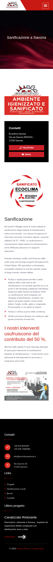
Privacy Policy (23, 548)
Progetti (10, 484)
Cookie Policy (37, 548)
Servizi (9, 493)
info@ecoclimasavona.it (25, 456)
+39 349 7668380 (22, 449)
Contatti (10, 498)
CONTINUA (10, 537)
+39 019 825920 (21, 446)
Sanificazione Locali (15, 489)
